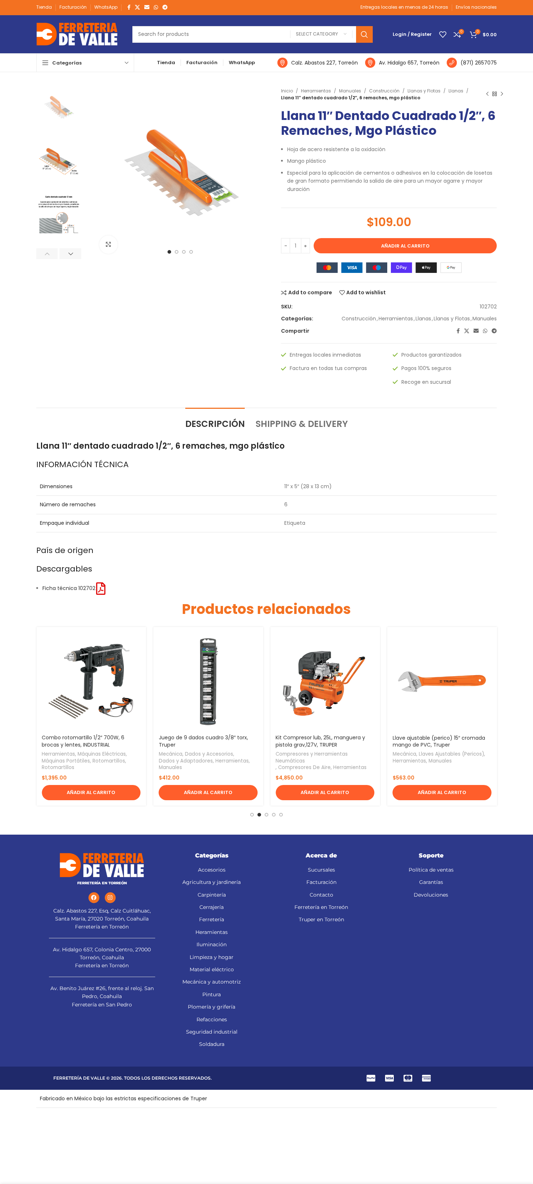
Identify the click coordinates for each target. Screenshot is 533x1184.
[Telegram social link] (165, 7)
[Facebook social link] (129, 7)
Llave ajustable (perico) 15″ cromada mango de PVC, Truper (439, 741)
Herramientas (316, 91)
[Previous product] (487, 94)
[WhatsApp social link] (156, 7)
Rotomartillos (108, 761)
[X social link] (137, 7)
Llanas (456, 91)
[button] (91, 792)
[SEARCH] (364, 34)
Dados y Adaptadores (186, 761)
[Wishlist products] (442, 34)
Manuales (350, 91)
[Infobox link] (317, 63)
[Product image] (208, 681)
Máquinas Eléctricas (102, 754)
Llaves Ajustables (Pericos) (451, 754)
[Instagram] (110, 897)
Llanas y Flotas (424, 91)
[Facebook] (93, 897)
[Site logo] (77, 33)
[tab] (215, 420)
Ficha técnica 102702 (68, 588)
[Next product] (501, 94)
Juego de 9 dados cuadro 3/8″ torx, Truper (203, 741)
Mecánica (170, 754)
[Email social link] (147, 7)
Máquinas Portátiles (66, 761)
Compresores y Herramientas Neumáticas (312, 757)
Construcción (384, 91)
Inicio (287, 91)
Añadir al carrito (405, 245)
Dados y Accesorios (209, 754)
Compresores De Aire (304, 767)
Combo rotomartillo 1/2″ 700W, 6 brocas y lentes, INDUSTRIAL (83, 741)
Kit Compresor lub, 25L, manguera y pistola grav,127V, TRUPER (320, 741)
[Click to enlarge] (108, 245)
